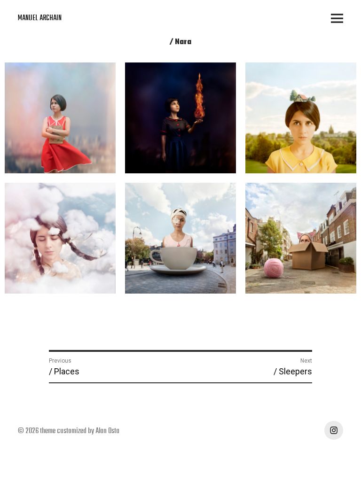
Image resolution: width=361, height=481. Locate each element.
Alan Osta (107, 431)
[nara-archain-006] (300, 238)
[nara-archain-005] (180, 238)
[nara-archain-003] (300, 117)
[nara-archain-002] (180, 117)
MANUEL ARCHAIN (40, 18)
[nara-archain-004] (60, 238)
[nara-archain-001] (60, 117)
